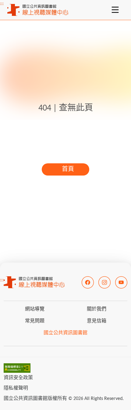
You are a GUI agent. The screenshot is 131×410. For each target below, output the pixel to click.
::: (2, 3)
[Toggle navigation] (115, 10)
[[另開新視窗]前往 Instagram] (104, 282)
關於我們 (96, 309)
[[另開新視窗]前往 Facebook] (88, 282)
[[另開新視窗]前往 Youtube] (121, 282)
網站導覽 (34, 309)
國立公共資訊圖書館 (65, 333)
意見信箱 (96, 321)
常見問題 (34, 321)
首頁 (68, 169)
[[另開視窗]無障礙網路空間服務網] (17, 367)
